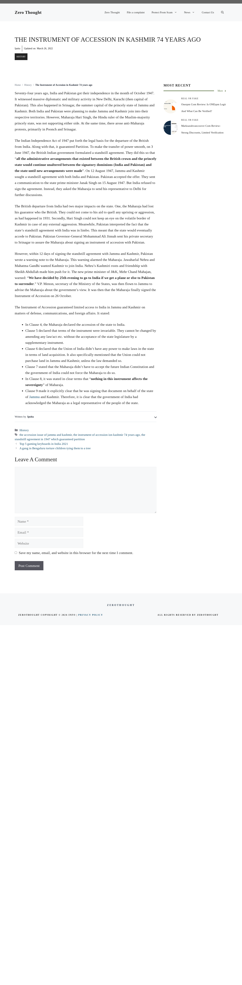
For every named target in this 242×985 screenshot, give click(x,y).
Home (18, 85)
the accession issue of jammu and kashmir (45, 434)
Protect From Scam (162, 12)
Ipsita (17, 48)
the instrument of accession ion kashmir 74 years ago (106, 434)
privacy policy (90, 615)
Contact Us (208, 12)
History (21, 56)
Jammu (34, 397)
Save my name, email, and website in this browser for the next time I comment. (76, 553)
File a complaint (136, 12)
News (187, 12)
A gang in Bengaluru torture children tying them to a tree (55, 448)
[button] (222, 12)
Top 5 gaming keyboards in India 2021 (43, 444)
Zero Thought (28, 12)
